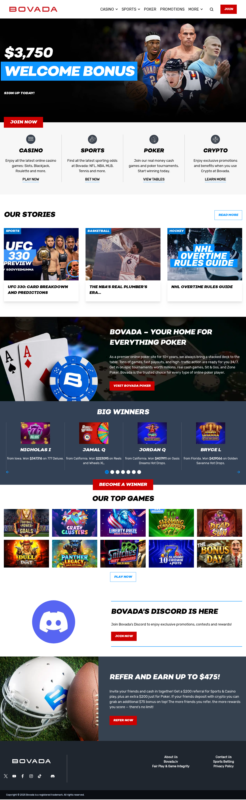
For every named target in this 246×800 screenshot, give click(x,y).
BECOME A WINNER (123, 484)
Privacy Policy (224, 766)
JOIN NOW (23, 122)
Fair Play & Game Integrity (170, 766)
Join (228, 9)
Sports (12, 231)
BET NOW (92, 179)
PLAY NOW (30, 179)
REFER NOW (123, 720)
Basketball (98, 231)
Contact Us (224, 757)
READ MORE (228, 215)
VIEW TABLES (154, 179)
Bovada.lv (171, 761)
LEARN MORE (215, 179)
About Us (171, 757)
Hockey (176, 231)
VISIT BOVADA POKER (132, 385)
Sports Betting (223, 761)
